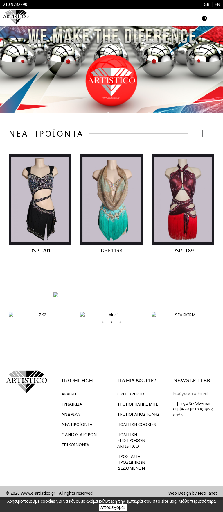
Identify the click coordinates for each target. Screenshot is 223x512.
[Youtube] (31, 407)
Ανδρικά (71, 414)
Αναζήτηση (154, 18)
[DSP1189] (183, 199)
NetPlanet (207, 493)
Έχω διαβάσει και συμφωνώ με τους (193, 409)
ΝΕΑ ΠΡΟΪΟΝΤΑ (77, 424)
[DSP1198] (111, 199)
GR (206, 4)
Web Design (179, 493)
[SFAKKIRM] (183, 315)
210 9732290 (15, 4)
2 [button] (111, 322)
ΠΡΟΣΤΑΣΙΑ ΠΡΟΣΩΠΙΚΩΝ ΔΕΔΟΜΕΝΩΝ (131, 462)
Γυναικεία (72, 404)
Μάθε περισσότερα (197, 501)
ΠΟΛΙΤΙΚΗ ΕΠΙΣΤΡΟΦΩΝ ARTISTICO (131, 440)
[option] (111, 69)
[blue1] (111, 315)
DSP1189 (183, 250)
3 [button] (120, 322)
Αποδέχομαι (112, 507)
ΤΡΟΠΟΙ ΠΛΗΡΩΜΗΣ (137, 404)
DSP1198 (111, 250)
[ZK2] (40, 315)
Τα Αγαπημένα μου (169, 18)
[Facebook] (21, 407)
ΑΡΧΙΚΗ (69, 394)
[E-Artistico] (16, 17)
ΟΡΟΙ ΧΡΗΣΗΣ (131, 394)
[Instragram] (12, 407)
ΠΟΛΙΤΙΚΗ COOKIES (136, 424)
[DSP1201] (40, 199)
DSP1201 (40, 250)
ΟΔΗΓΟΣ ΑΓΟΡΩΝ (79, 434)
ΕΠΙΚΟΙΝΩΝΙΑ (75, 444)
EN (217, 4)
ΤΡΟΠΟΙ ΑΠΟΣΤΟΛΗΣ (138, 414)
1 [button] (103, 322)
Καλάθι (200, 17)
